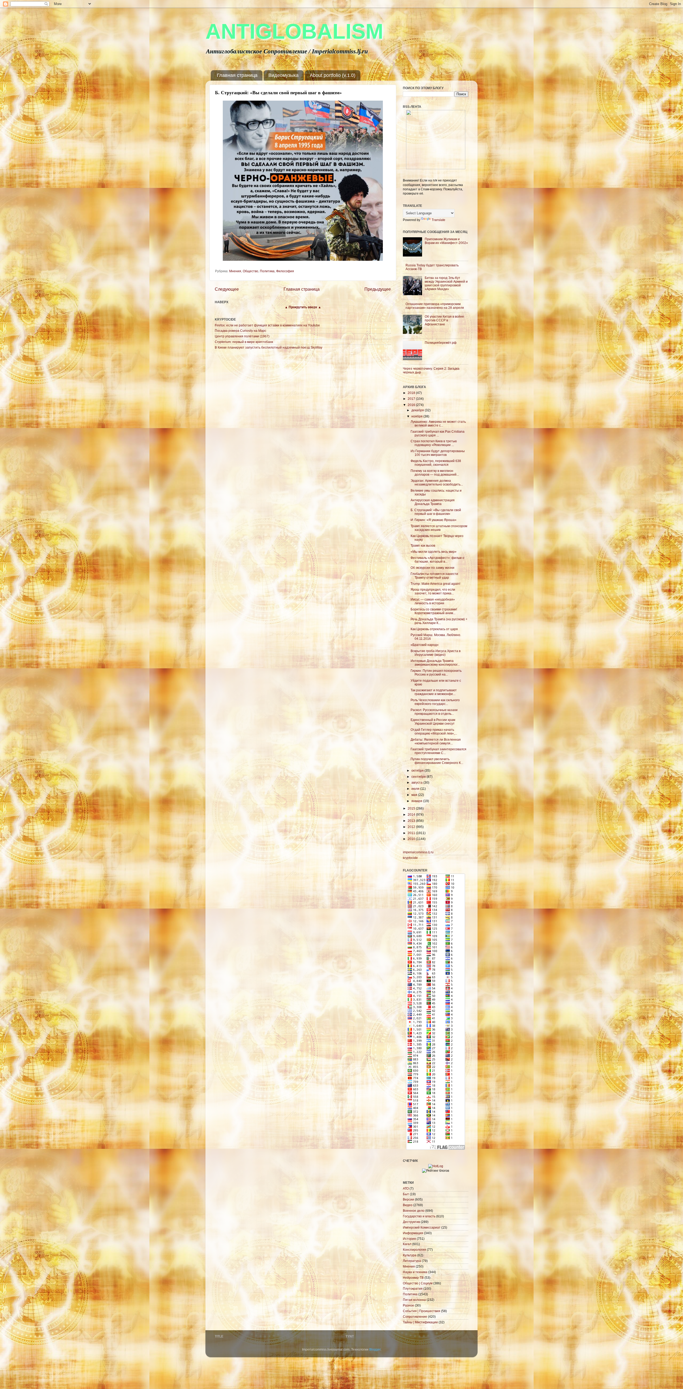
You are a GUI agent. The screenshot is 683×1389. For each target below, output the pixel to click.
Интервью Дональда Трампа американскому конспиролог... (435, 662)
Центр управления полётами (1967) (242, 336)
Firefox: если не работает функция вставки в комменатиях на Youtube (267, 325)
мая (414, 794)
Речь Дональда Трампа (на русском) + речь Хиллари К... (439, 621)
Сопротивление (415, 1316)
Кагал (407, 1244)
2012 (412, 826)
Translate (438, 220)
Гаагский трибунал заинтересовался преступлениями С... (438, 751)
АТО (406, 1188)
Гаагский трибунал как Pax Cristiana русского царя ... (437, 433)
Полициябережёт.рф (440, 342)
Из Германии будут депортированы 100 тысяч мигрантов (438, 452)
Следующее (227, 289)
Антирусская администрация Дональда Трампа (433, 502)
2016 (412, 405)
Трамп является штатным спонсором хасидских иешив (439, 527)
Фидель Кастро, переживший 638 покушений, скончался (436, 462)
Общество (250, 271)
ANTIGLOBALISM (294, 31)
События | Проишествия (421, 1311)
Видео (407, 1205)
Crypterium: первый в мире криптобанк (244, 342)
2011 (412, 833)
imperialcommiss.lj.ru (418, 852)
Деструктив (411, 1222)
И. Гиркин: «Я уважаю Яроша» (433, 520)
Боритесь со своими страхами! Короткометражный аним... (434, 611)
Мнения (235, 271)
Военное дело (413, 1210)
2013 (412, 820)
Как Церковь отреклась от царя (434, 629)
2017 (412, 398)
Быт (406, 1194)
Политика (267, 271)
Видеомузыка (283, 75)
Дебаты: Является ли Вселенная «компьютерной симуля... (436, 741)
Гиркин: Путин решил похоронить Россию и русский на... (436, 672)
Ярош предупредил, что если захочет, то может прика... (433, 591)
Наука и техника (415, 1272)
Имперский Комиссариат (421, 1227)
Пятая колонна (414, 1299)
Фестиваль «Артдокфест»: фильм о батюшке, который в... (437, 559)
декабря (418, 410)
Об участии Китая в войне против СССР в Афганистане (444, 320)
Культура (409, 1255)
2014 (412, 814)
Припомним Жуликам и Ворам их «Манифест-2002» (446, 240)
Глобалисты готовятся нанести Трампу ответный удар (434, 575)
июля (415, 788)
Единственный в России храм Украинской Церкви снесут (433, 721)
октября (417, 770)
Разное (408, 1305)
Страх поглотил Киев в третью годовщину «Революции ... (434, 443)
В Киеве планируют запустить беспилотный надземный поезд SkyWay (268, 347)
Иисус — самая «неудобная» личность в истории (433, 601)
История (409, 1238)
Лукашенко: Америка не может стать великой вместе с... (438, 423)
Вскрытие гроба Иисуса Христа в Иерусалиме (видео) (435, 652)
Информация (413, 1233)
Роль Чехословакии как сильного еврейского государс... (435, 701)
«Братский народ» (425, 644)
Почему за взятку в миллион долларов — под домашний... (435, 472)
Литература (412, 1260)
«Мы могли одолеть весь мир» (433, 551)
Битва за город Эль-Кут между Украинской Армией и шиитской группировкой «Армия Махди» (446, 283)
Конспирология (414, 1249)
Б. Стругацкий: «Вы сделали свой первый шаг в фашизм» (436, 511)
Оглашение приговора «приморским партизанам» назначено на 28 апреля (435, 305)
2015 (412, 808)
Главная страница (237, 75)
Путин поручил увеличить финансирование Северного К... (437, 760)
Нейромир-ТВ (413, 1277)
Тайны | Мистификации (420, 1322)
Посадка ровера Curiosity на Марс (240, 330)
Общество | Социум (417, 1283)
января (417, 801)
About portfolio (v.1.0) (332, 75)
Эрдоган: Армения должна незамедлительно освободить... (437, 482)
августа (417, 782)
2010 (412, 838)
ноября (417, 416)
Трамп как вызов (423, 545)
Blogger (374, 1349)
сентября (419, 776)
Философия (285, 271)
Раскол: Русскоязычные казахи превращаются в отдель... (434, 711)
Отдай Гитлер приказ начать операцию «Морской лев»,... (434, 731)
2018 (412, 392)
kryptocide (410, 857)
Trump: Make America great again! (435, 583)
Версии (408, 1199)
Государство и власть (419, 1216)
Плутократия (413, 1288)
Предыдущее (377, 289)
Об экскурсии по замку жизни (432, 567)
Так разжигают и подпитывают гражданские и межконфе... (434, 692)
